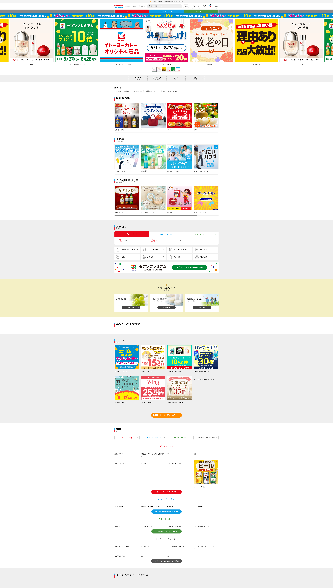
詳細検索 (186, 6)
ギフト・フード (132, 11)
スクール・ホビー (201, 11)
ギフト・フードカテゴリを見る (166, 515)
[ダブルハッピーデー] (166, 15)
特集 (195, 78)
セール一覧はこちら (165, 415)
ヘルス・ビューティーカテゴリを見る (166, 558)
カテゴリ (138, 78)
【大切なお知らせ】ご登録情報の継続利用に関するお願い (167, 1)
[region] (166, 118)
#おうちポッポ (138, 91)
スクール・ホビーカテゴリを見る (166, 577)
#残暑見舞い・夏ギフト (152, 91)
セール (176, 78)
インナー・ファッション (206, 438)
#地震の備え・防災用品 (122, 91)
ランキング (157, 78)
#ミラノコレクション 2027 (170, 91)
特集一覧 (143, 6)
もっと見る (131, 307)
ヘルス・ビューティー (166, 11)
